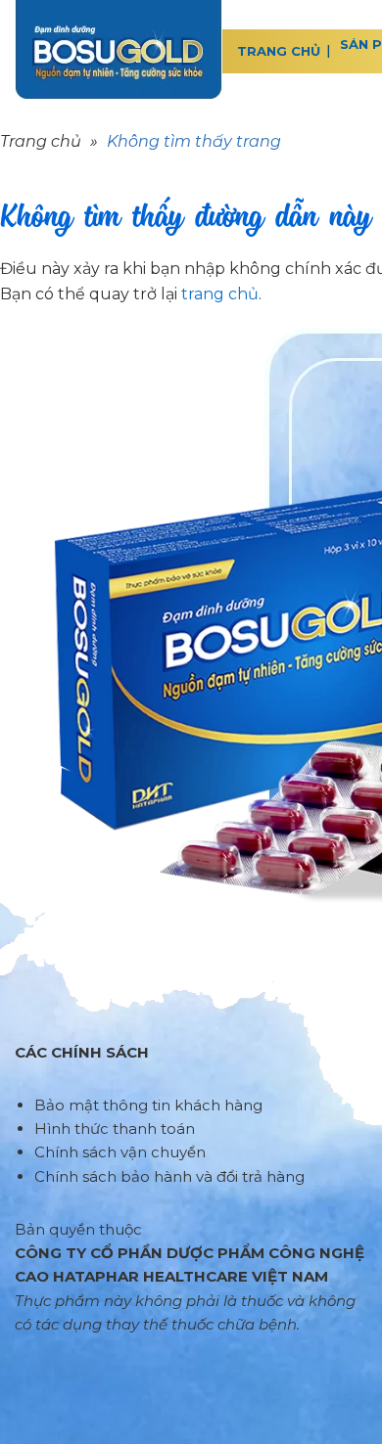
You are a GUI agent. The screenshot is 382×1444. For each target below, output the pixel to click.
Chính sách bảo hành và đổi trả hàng (169, 1176)
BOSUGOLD (118, 50)
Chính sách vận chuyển (120, 1152)
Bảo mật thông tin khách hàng (148, 1105)
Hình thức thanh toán (114, 1128)
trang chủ (220, 294)
